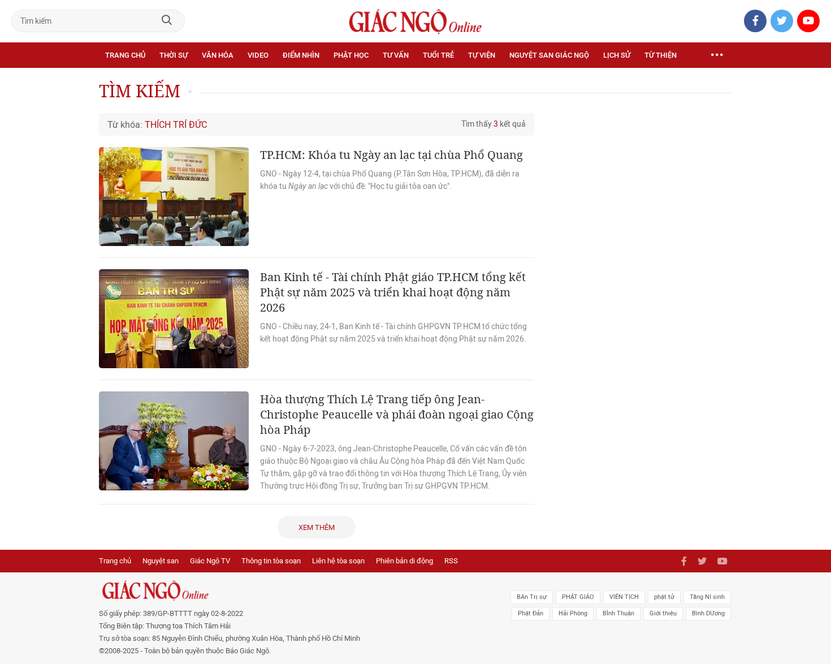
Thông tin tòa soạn (271, 561)
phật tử (664, 597)
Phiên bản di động (404, 561)
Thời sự (173, 55)
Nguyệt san (160, 561)
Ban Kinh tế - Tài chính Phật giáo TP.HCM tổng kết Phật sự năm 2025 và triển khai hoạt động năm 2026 (393, 292)
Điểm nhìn (301, 55)
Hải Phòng (573, 613)
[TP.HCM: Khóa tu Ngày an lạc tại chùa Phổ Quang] (174, 196)
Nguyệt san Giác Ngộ (549, 55)
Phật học (351, 55)
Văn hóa (217, 55)
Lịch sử (616, 55)
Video (258, 55)
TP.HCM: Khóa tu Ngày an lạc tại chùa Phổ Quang (391, 154)
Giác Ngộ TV (210, 561)
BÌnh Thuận (618, 613)
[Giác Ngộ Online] (289, 590)
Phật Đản (530, 613)
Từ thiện (660, 55)
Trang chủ (125, 55)
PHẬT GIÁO (578, 597)
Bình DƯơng (708, 613)
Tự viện (481, 55)
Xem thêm (316, 527)
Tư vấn (396, 55)
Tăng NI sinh (707, 597)
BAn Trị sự (532, 597)
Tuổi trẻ (438, 55)
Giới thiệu (663, 613)
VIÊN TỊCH (624, 597)
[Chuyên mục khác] (717, 55)
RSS (451, 561)
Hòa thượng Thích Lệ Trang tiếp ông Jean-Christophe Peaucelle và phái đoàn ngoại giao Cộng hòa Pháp (397, 414)
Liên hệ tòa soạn (338, 561)
